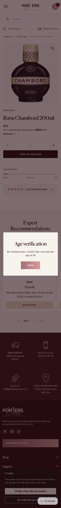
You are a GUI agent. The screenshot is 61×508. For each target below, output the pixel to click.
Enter (30, 265)
